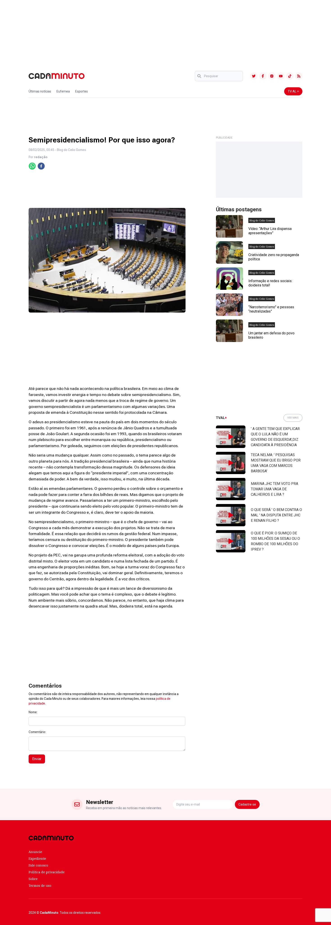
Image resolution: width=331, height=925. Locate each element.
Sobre (33, 879)
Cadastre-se (247, 804)
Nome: (33, 712)
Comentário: (37, 732)
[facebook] (41, 166)
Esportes (81, 91)
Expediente (37, 858)
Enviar (36, 759)
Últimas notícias (40, 91)
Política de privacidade (47, 872)
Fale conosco (38, 865)
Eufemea (63, 91)
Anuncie (35, 852)
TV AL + (293, 91)
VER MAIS (293, 417)
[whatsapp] (32, 166)
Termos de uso (40, 885)
